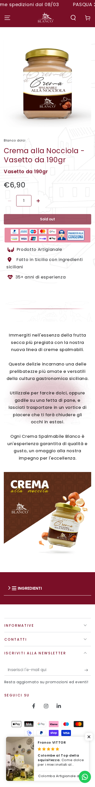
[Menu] (7, 17)
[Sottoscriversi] (87, 670)
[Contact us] (85, 777)
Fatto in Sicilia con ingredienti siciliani (44, 263)
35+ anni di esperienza (40, 277)
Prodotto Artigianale (40, 249)
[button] (73, 17)
